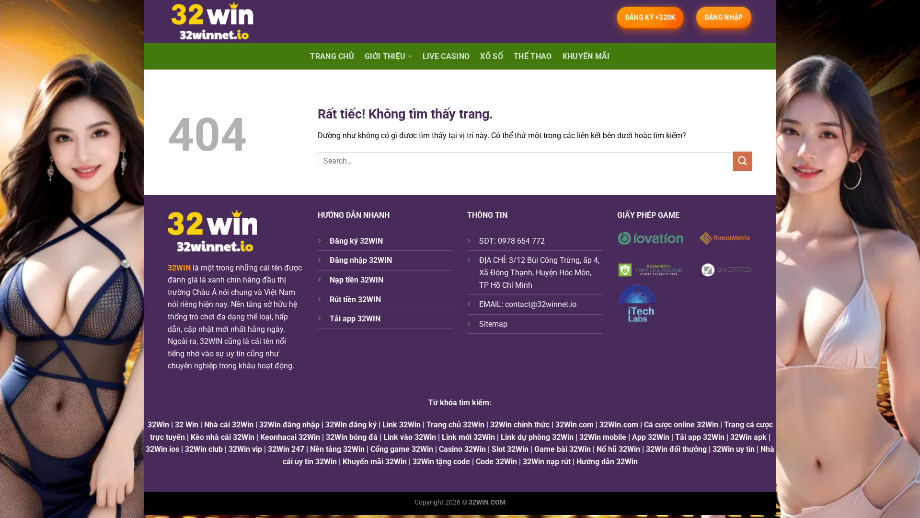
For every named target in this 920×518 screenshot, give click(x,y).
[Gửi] (742, 161)
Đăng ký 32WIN (356, 241)
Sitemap (493, 324)
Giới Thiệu (385, 56)
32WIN (179, 267)
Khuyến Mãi (586, 56)
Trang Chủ (332, 56)
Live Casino (446, 56)
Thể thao (533, 56)
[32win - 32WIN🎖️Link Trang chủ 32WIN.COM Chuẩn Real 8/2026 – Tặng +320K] (221, 21)
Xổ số (491, 56)
